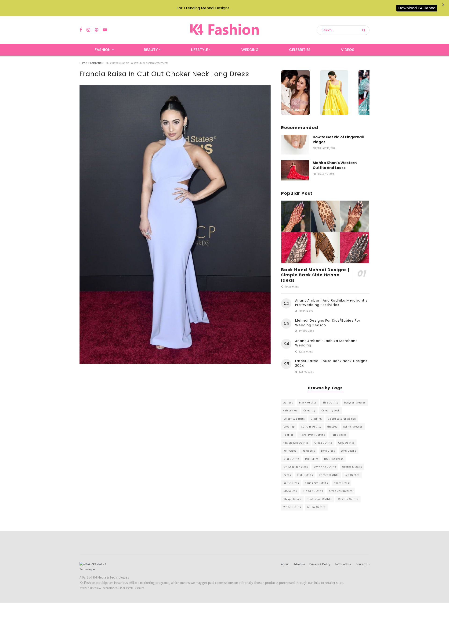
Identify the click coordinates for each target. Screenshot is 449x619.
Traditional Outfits (319, 499)
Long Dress (328, 450)
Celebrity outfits (294, 418)
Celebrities (300, 49)
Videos (347, 49)
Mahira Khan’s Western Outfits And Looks (335, 165)
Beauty (151, 49)
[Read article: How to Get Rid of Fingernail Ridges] (295, 145)
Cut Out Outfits (311, 426)
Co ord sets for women (342, 418)
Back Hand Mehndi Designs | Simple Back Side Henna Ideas (315, 275)
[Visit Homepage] (224, 30)
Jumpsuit (309, 450)
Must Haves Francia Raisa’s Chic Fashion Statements (137, 63)
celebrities (290, 410)
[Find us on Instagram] (88, 30)
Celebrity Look (330, 410)
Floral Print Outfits (312, 434)
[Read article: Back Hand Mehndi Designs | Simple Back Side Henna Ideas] (325, 232)
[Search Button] (364, 30)
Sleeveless (290, 491)
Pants (287, 475)
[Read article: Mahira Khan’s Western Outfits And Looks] (295, 170)
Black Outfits (307, 402)
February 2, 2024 (324, 174)
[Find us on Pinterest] (96, 30)
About (285, 564)
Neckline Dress (333, 459)
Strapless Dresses (340, 491)
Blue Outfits (330, 402)
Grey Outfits (346, 442)
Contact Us (362, 564)
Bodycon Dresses (355, 402)
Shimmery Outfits (316, 483)
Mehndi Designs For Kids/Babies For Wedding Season (327, 322)
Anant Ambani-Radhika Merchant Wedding (326, 343)
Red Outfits (352, 475)
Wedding (250, 49)
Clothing (316, 418)
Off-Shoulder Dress (295, 466)
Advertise (299, 564)
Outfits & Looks (352, 466)
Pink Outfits (305, 475)
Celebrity (309, 410)
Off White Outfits (325, 466)
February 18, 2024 (325, 148)
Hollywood (290, 450)
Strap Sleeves (292, 499)
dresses (332, 426)
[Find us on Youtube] (105, 30)
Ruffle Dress (291, 483)
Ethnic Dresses (352, 426)
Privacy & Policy (319, 564)
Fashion (103, 49)
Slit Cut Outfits (313, 491)
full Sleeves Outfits (295, 442)
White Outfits (292, 507)
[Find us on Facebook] (81, 30)
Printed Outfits (329, 475)
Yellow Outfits (316, 507)
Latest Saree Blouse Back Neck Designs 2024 (331, 363)
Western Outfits (348, 499)
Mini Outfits (291, 459)
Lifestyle (199, 49)
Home (83, 63)
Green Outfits (323, 442)
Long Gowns (348, 450)
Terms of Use (343, 564)
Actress (288, 402)
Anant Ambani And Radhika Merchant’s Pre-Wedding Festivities (331, 302)
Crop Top (289, 426)
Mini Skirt (311, 459)
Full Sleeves (338, 434)
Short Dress (341, 483)
